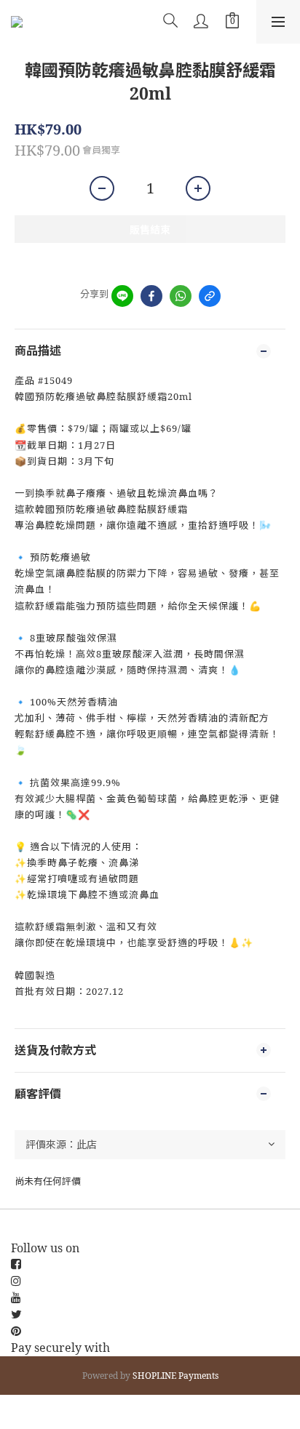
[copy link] (210, 296)
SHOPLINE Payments (175, 1375)
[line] (122, 296)
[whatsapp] (181, 296)
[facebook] (151, 296)
